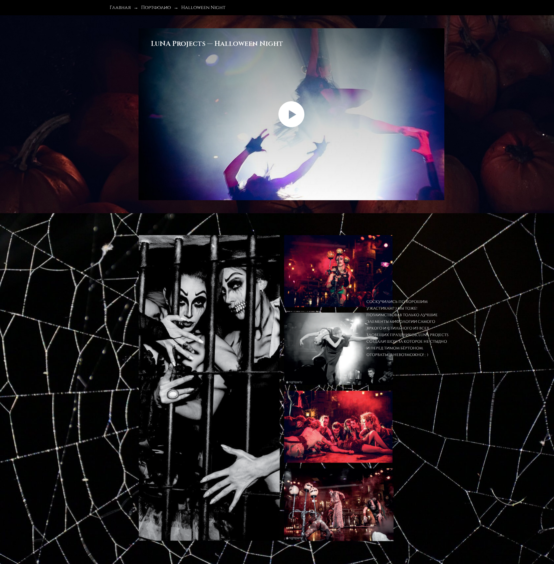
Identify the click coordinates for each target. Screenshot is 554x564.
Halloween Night (203, 7)
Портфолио (156, 7)
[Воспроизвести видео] (291, 114)
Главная (120, 7)
